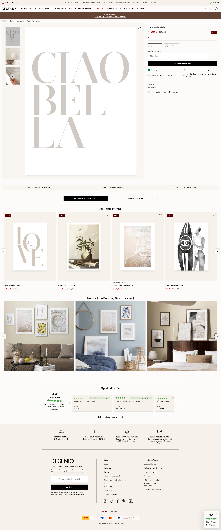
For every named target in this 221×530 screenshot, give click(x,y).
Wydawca (107, 468)
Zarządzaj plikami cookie (153, 490)
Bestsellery (26, 9)
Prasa (106, 464)
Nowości (39, 9)
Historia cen (152, 87)
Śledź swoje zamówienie (153, 468)
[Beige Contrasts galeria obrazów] (182, 336)
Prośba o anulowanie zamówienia (152, 484)
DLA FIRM (140, 9)
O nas (106, 460)
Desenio (117, 523)
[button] (213, 56)
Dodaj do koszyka (182, 63)
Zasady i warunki (150, 472)
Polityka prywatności (151, 480)
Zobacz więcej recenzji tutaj (110, 417)
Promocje (98, 9)
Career (106, 472)
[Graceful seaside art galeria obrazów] (110, 336)
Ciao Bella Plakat (33, 21)
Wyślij (69, 487)
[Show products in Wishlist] (211, 9)
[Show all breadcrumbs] (4, 21)
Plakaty (48, 9)
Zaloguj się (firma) (110, 494)
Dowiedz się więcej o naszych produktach (164, 92)
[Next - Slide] (217, 251)
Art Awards (108, 490)
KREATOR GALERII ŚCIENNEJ (85, 198)
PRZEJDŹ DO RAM (135, 198)
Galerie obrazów (114, 9)
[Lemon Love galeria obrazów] (39, 336)
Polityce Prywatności (77, 494)
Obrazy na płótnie (63, 9)
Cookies (147, 476)
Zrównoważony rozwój (112, 476)
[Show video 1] (13, 76)
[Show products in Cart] (216, 9)
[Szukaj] (206, 9)
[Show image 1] (13, 36)
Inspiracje (129, 9)
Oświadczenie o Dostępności (115, 480)
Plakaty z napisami (17, 21)
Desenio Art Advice (151, 460)
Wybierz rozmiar (154, 52)
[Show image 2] (13, 56)
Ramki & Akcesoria (83, 9)
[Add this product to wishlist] (139, 28)
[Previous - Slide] (3, 251)
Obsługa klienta (150, 464)
